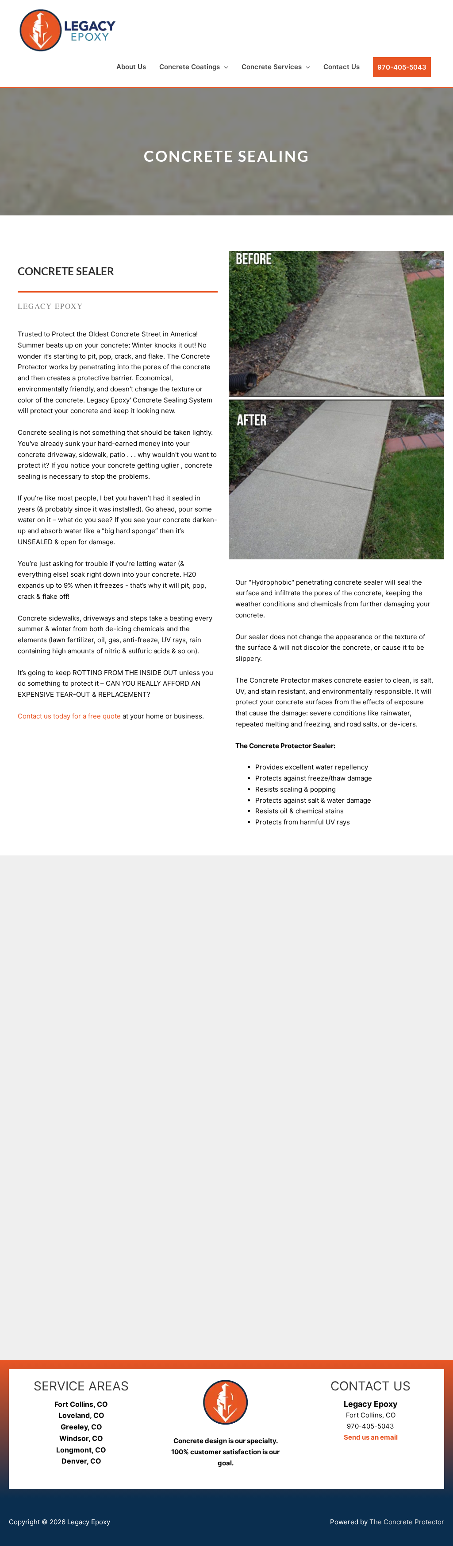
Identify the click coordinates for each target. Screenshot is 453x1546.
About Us (131, 66)
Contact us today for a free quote (69, 716)
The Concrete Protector (406, 1522)
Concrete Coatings (189, 66)
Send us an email (371, 1437)
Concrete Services (272, 66)
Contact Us (341, 66)
